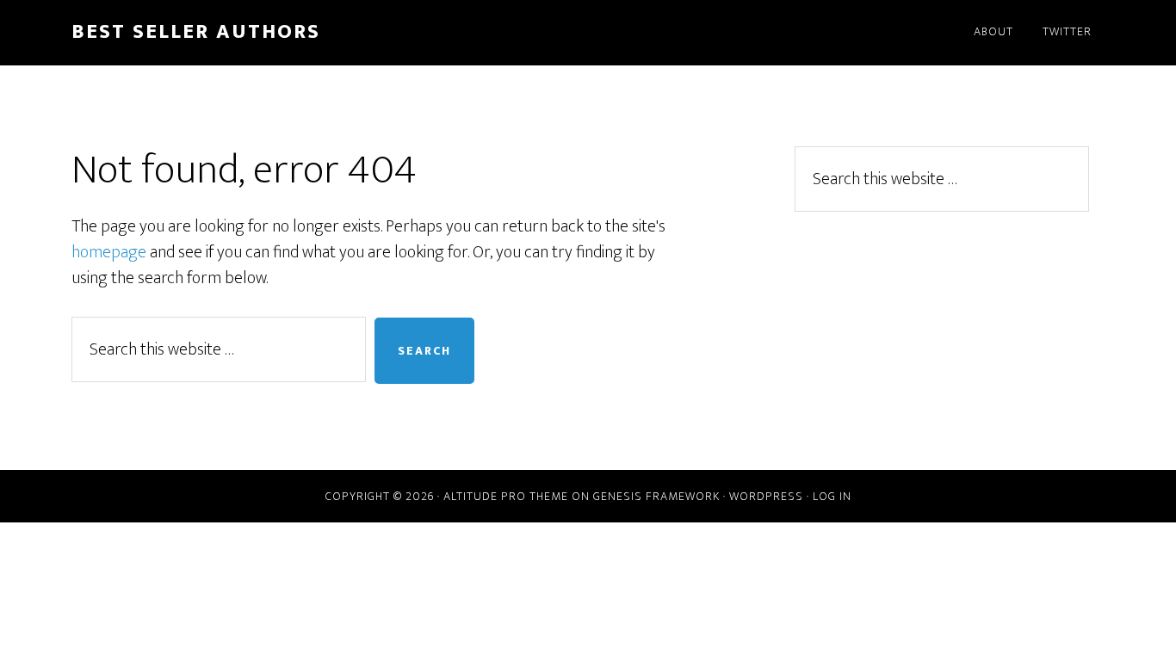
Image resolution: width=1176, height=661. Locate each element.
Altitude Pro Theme (505, 496)
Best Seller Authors (195, 32)
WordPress (766, 496)
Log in (832, 496)
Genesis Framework (656, 496)
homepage (108, 252)
